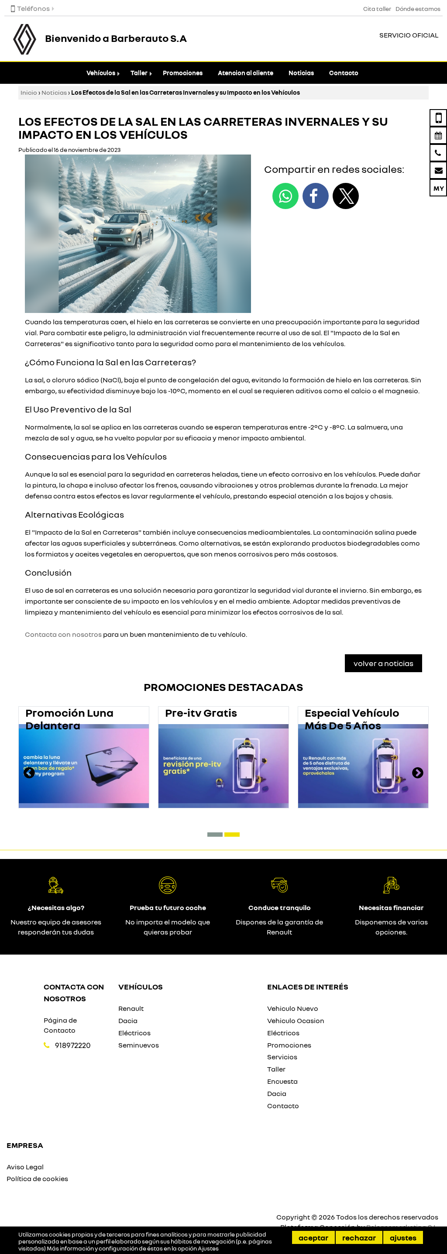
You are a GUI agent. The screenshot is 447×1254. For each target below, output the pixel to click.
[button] (215, 834)
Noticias (301, 72)
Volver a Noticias (383, 663)
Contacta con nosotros (63, 634)
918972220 (73, 1045)
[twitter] (346, 196)
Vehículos (100, 72)
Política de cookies (37, 1178)
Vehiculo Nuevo (292, 1008)
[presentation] (29, 774)
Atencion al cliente (245, 72)
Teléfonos (33, 8)
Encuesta (282, 1081)
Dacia (128, 1020)
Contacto (343, 72)
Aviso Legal (25, 1166)
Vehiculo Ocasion (295, 1020)
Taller (139, 72)
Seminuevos (138, 1045)
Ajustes (403, 1237)
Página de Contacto (60, 1025)
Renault (131, 1008)
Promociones (183, 72)
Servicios (282, 1056)
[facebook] (316, 196)
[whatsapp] (285, 196)
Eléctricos (134, 1032)
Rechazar (359, 1237)
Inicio (29, 92)
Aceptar (313, 1237)
